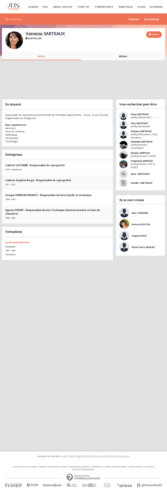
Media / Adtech (62, 6)
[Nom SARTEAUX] (123, 174)
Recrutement (53, 467)
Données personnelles (79, 467)
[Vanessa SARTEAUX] (14, 40)
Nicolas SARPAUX (140, 152)
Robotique (126, 6)
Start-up (83, 6)
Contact (33, 467)
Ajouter (155, 34)
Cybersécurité (104, 6)
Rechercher (15, 19)
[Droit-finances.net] (72, 485)
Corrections (149, 467)
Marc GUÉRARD (140, 212)
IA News (33, 6)
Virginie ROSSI (139, 235)
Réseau (123, 56)
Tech (45, 6)
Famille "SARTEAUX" (142, 182)
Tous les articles (135, 467)
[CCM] (32, 485)
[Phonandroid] (149, 485)
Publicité (42, 467)
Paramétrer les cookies (100, 467)
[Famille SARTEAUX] (123, 183)
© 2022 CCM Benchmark (83, 469)
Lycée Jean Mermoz (17, 242)
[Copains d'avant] (89, 485)
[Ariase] (124, 485)
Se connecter (151, 19)
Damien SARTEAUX (141, 131)
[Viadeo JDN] (106, 485)
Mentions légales (119, 467)
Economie (156, 6)
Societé (64, 467)
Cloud (141, 6)
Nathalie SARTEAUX (141, 141)
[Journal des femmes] (13, 485)
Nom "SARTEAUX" (140, 173)
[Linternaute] (52, 485)
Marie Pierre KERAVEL (143, 247)
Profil (41, 56)
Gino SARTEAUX (139, 123)
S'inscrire (134, 19)
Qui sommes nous (21, 467)
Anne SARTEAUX (140, 114)
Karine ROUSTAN (141, 224)
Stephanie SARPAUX (142, 160)
